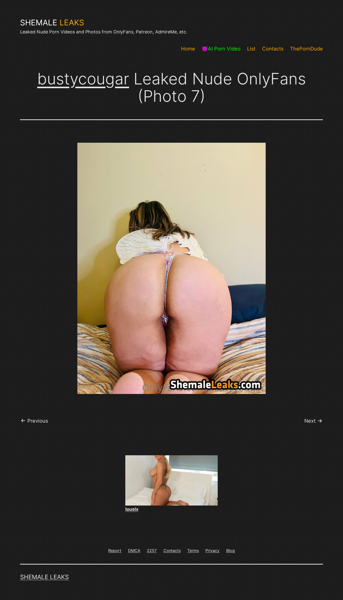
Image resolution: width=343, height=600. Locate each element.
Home (188, 49)
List (251, 49)
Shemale (52, 22)
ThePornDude (306, 49)
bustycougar (83, 78)
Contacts (272, 49)
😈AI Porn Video (221, 49)
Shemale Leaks (44, 577)
